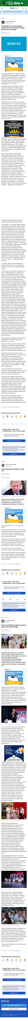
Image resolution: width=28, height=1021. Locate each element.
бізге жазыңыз (16, 407)
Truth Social (15, 525)
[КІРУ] (26, 8)
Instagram (15, 454)
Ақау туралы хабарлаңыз (14, 1005)
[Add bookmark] (25, 599)
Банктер (7, 617)
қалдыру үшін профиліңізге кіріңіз (11, 435)
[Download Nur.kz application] (14, 3)
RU (23, 8)
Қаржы (2, 617)
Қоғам (2, 18)
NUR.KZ (10, 83)
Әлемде (3, 461)
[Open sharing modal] (18, 599)
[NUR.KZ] (14, 8)
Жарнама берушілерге (14, 1008)
